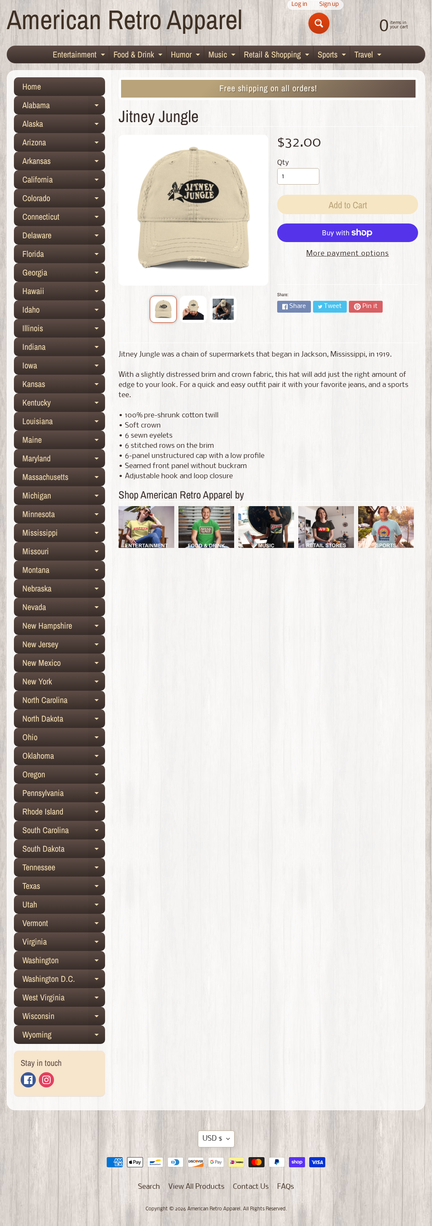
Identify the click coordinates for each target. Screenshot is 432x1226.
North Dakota (63, 720)
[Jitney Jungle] (163, 309)
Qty (283, 163)
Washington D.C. (63, 980)
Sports (333, 56)
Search (149, 1187)
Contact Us (251, 1187)
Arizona (63, 144)
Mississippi (63, 534)
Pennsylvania (63, 794)
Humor (186, 56)
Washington (63, 962)
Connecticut (63, 218)
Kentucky (63, 404)
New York (63, 683)
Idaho (63, 311)
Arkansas (63, 162)
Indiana (63, 348)
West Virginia (63, 999)
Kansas (63, 385)
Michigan (63, 497)
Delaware (63, 237)
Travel (368, 56)
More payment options (347, 254)
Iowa (63, 367)
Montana (63, 571)
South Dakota (63, 850)
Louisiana (63, 422)
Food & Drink (139, 56)
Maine (63, 441)
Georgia (63, 274)
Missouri (63, 553)
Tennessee (63, 869)
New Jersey (63, 646)
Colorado (63, 199)
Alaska (63, 125)
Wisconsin (63, 1017)
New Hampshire (63, 627)
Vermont (63, 924)
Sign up (329, 5)
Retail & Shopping (277, 56)
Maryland (63, 460)
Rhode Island (63, 813)
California (63, 181)
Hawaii (63, 292)
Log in (299, 5)
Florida (63, 255)
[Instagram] (46, 1079)
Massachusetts (63, 478)
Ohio (63, 738)
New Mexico (63, 664)
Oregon (63, 776)
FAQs (285, 1187)
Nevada (63, 608)
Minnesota (63, 515)
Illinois (63, 330)
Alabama (63, 106)
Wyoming (63, 1036)
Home (31, 86)
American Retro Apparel (125, 19)
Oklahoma (63, 757)
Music (223, 56)
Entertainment (80, 56)
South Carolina (63, 831)
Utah (63, 906)
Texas (63, 887)
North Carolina (63, 701)
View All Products (196, 1187)
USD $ (212, 1139)
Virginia (63, 943)
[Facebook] (28, 1079)
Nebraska (63, 590)
